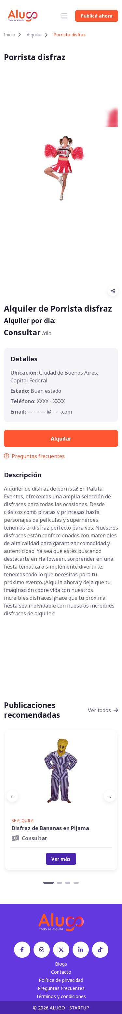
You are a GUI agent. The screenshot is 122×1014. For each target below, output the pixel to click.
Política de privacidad (61, 980)
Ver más (61, 859)
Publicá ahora (97, 16)
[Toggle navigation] (64, 16)
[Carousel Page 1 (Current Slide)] (48, 883)
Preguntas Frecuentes (61, 988)
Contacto (61, 972)
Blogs (61, 964)
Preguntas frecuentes (38, 456)
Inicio (9, 35)
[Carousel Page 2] (59, 883)
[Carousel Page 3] (67, 883)
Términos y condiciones (61, 996)
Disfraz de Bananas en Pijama (50, 828)
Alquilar (34, 35)
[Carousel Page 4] (76, 883)
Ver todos (99, 710)
